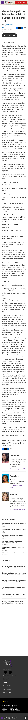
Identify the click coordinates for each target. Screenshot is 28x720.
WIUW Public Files (7, 689)
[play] (2, 718)
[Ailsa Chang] (5, 496)
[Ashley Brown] (5, 478)
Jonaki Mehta (9, 24)
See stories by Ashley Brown (16, 486)
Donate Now (21, 2)
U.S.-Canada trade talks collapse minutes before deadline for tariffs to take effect (13, 567)
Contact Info (6, 679)
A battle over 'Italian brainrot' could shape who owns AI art (13, 588)
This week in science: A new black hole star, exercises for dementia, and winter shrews (14, 574)
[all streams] (26, 718)
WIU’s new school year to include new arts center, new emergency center (13, 595)
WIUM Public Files (7, 685)
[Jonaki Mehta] (5, 458)
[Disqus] (14, 634)
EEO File (5, 682)
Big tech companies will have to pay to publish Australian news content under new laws (14, 603)
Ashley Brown (5, 26)
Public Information (7, 692)
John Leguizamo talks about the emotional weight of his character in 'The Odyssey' (14, 581)
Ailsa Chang (14, 494)
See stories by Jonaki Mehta (18, 469)
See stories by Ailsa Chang (17, 509)
